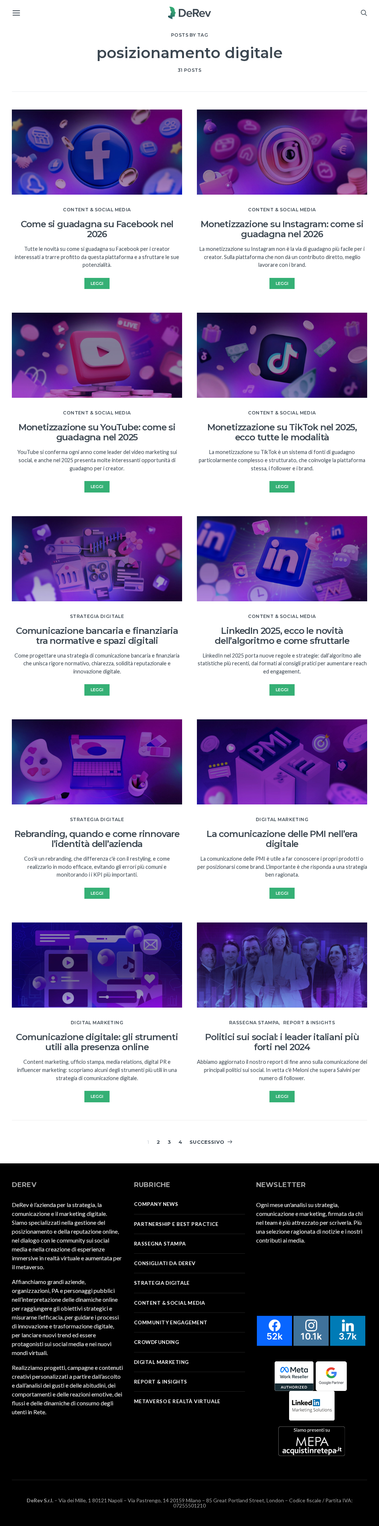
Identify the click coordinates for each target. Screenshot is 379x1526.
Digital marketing (97, 1022)
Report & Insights (309, 1022)
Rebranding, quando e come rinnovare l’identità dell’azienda (97, 838)
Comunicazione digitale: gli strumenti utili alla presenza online (97, 1042)
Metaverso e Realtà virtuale (177, 1401)
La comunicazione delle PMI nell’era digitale (282, 838)
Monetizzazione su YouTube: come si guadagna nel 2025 (97, 432)
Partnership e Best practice (176, 1224)
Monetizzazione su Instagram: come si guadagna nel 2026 (282, 229)
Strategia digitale (97, 616)
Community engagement (171, 1322)
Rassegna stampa (254, 1022)
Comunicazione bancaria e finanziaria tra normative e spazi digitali (97, 635)
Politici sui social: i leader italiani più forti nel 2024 (282, 1042)
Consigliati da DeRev (165, 1263)
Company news (156, 1204)
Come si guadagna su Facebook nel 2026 (97, 229)
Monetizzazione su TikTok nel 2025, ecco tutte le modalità (282, 432)
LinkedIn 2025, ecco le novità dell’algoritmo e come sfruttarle (282, 635)
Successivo (207, 1142)
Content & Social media (97, 209)
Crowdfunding (156, 1342)
